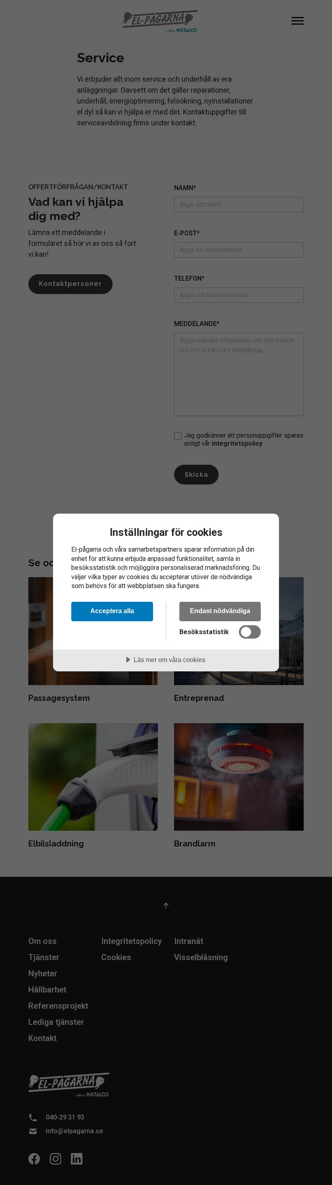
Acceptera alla (112, 610)
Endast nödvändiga (220, 610)
